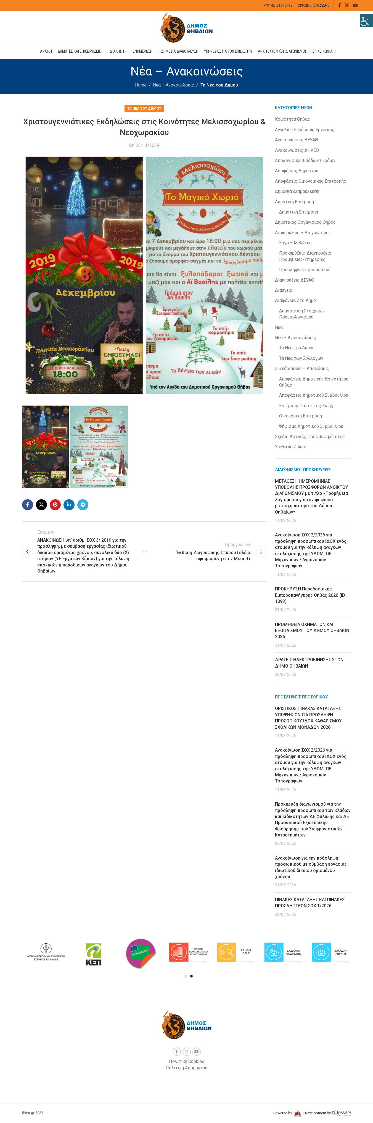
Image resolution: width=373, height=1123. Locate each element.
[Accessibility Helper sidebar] (366, 20)
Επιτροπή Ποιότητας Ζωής (306, 405)
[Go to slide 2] (191, 976)
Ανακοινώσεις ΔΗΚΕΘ (297, 150)
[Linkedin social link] (69, 504)
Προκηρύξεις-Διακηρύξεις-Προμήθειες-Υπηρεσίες (306, 256)
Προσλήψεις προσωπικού (304, 269)
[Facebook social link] (339, 5)
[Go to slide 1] (185, 976)
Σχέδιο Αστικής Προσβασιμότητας (310, 436)
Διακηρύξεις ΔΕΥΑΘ (294, 280)
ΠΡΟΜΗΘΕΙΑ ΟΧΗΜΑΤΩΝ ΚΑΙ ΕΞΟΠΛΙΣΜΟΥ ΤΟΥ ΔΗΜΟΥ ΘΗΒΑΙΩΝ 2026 (312, 630)
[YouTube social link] (355, 5)
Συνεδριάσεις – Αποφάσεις (302, 368)
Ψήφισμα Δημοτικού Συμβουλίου (311, 426)
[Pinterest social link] (55, 504)
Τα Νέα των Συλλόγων (301, 358)
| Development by (317, 1113)
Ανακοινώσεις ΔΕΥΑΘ (296, 139)
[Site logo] (186, 27)
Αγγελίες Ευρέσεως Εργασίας (304, 129)
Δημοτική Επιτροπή (294, 201)
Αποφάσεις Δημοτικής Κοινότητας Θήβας (313, 382)
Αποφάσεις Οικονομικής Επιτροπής (310, 181)
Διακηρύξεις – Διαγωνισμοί (302, 232)
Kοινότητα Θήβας (292, 119)
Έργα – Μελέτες (295, 242)
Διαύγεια (283, 290)
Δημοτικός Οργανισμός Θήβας (305, 222)
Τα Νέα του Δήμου (219, 85)
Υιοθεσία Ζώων (290, 446)
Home (141, 85)
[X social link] (347, 5)
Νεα (279, 327)
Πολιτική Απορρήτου (186, 1067)
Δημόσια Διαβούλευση (297, 191)
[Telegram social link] (82, 504)
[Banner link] (25, 952)
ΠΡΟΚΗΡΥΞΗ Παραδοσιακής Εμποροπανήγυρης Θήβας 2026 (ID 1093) (310, 595)
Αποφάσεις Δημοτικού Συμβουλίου (313, 395)
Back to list (144, 551)
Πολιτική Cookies (186, 1061)
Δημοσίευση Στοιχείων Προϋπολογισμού (302, 314)
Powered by (283, 1113)
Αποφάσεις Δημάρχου (296, 170)
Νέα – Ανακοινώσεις (173, 85)
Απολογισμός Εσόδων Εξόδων (305, 160)
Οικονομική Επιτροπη (300, 416)
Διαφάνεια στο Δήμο (295, 300)
